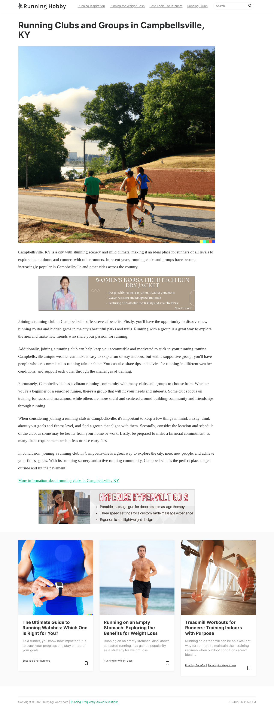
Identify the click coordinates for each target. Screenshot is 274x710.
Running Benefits (195, 665)
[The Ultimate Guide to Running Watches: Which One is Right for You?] (55, 577)
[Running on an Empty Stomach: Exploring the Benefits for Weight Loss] (137, 577)
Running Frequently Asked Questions (94, 702)
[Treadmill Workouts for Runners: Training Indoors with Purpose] (218, 577)
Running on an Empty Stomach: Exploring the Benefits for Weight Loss (131, 628)
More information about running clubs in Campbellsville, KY (68, 480)
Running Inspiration (91, 6)
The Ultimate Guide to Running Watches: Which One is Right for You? (54, 628)
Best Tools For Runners (165, 6)
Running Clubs (197, 6)
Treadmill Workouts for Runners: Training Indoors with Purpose (213, 628)
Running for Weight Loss (127, 6)
